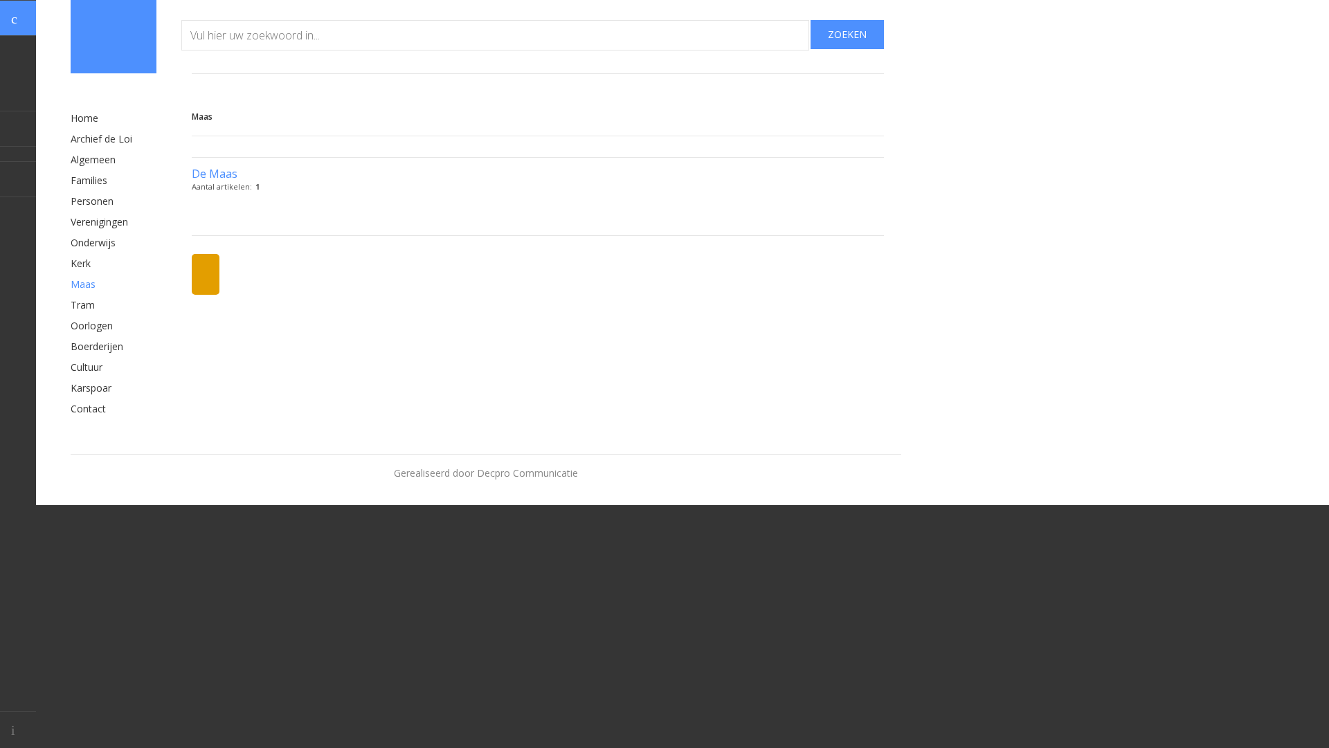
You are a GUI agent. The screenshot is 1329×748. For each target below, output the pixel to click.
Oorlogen (92, 325)
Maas (83, 284)
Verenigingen (99, 221)
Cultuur (86, 367)
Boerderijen (97, 346)
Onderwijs (93, 242)
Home (84, 118)
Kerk (81, 263)
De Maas (214, 173)
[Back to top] (18, 729)
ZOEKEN (847, 34)
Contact (88, 408)
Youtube (18, 179)
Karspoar (91, 387)
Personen (92, 201)
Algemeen (93, 159)
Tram (83, 304)
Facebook (18, 129)
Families (89, 180)
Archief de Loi (101, 138)
